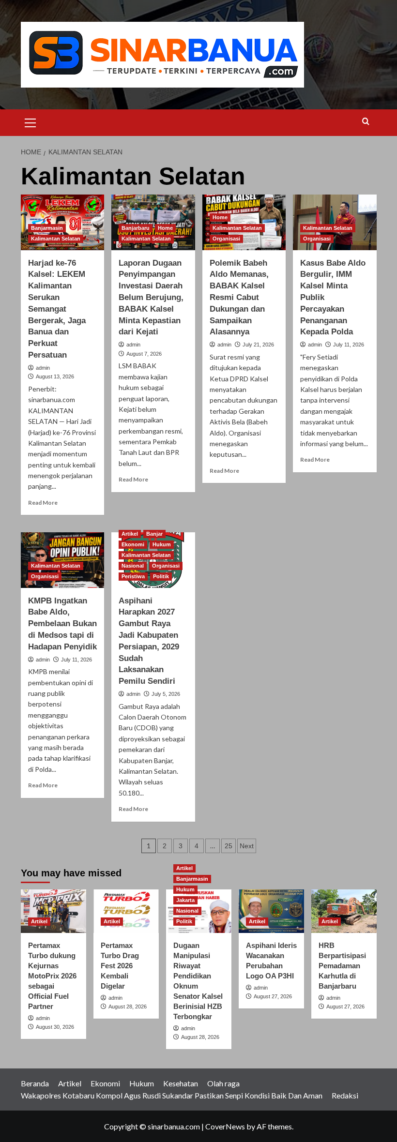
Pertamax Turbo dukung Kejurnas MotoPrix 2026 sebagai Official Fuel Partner (52, 975)
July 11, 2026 (348, 344)
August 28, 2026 (127, 1006)
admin (43, 368)
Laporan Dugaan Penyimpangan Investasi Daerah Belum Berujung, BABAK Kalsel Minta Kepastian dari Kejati (151, 297)
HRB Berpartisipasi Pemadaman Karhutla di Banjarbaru (342, 965)
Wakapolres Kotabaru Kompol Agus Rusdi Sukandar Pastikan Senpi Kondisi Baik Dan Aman (171, 1095)
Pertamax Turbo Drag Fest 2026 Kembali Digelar (120, 965)
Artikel (130, 534)
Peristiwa (133, 576)
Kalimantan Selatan (55, 238)
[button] (30, 121)
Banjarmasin (47, 228)
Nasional (133, 566)
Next (247, 846)
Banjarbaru (136, 228)
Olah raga (223, 1083)
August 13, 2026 (55, 376)
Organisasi (226, 238)
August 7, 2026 (144, 354)
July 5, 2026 (166, 694)
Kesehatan (180, 1083)
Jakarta (185, 900)
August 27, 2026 (273, 996)
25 (228, 846)
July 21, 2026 (258, 344)
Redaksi (345, 1095)
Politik (161, 576)
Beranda (35, 1083)
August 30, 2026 (55, 1027)
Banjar (154, 534)
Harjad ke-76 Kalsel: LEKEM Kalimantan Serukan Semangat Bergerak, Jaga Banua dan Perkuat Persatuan (57, 309)
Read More (43, 502)
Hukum (162, 544)
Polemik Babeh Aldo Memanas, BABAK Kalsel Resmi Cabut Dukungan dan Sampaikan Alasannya (239, 297)
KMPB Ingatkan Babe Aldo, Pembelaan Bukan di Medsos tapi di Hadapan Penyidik (62, 623)
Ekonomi (133, 544)
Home (165, 228)
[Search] (366, 121)
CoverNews (225, 1126)
